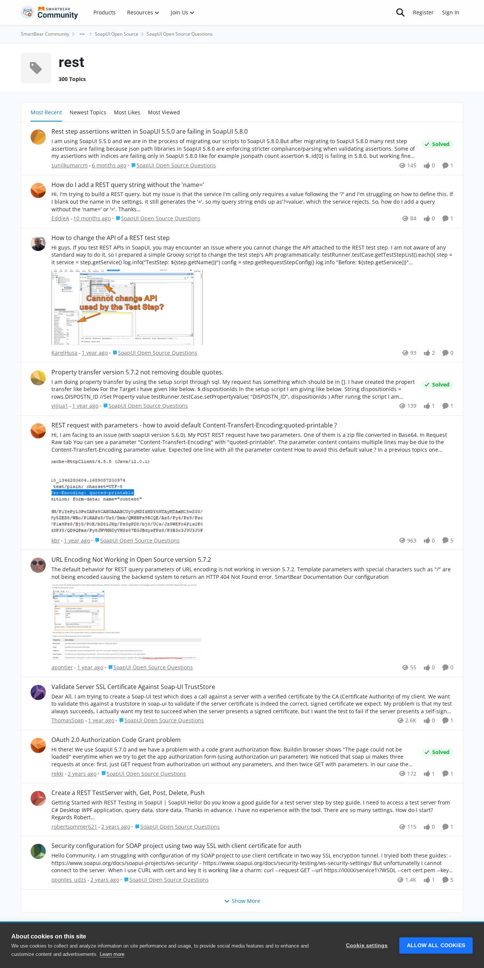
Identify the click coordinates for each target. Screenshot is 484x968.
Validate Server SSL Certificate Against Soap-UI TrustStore (133, 687)
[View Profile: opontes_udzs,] (38, 851)
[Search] (400, 12)
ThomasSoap (67, 720)
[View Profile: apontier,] (38, 565)
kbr (55, 540)
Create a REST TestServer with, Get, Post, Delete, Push (128, 793)
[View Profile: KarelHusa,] (38, 243)
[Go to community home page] (49, 12)
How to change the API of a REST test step (110, 238)
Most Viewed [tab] (164, 112)
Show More (246, 900)
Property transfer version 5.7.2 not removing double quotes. (137, 372)
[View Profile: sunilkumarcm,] (38, 137)
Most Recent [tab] (46, 112)
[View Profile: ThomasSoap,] (38, 692)
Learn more (112, 954)
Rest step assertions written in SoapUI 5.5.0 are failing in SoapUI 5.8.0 (149, 132)
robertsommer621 (74, 826)
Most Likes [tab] (127, 112)
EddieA (60, 218)
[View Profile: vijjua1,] (38, 377)
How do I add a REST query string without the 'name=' (127, 185)
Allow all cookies (436, 945)
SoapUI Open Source (116, 34)
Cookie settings (367, 945)
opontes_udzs (68, 879)
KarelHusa (64, 352)
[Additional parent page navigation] (82, 34)
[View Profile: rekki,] (38, 745)
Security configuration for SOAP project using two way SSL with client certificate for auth (176, 846)
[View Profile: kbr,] (38, 430)
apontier (62, 667)
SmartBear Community (45, 34)
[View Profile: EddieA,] (38, 190)
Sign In (450, 12)
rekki (57, 773)
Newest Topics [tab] (88, 112)
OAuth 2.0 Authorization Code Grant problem (116, 740)
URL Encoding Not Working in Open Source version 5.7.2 (131, 560)
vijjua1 (59, 405)
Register (423, 12)
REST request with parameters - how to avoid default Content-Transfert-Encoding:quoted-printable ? (194, 425)
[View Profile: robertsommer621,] (38, 798)
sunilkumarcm (69, 165)
